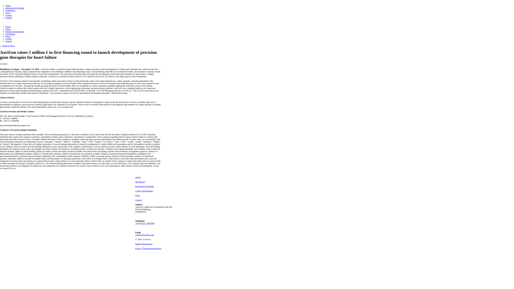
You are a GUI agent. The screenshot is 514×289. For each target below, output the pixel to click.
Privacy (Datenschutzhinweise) (148, 248)
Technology (10, 10)
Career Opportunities (144, 191)
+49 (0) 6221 (144, 223)
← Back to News (7, 46)
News (7, 13)
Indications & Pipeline (14, 8)
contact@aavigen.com (144, 235)
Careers (8, 15)
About (8, 6)
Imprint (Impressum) (143, 244)
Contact (8, 18)
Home (8, 27)
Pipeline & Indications (14, 32)
